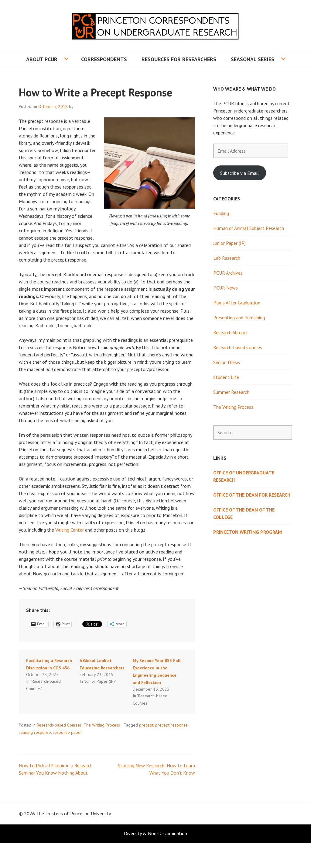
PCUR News (225, 288)
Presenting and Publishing (239, 317)
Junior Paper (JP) (229, 243)
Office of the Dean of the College (244, 513)
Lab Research (226, 258)
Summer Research (231, 392)
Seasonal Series (252, 59)
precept (146, 725)
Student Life (226, 377)
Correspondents (104, 59)
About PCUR (41, 59)
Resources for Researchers (179, 59)
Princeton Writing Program (247, 532)
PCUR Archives (228, 273)
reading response (35, 732)
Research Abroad (230, 332)
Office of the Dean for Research (251, 495)
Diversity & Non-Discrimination (155, 833)
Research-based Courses (59, 725)
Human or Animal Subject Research (248, 228)
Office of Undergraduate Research (243, 476)
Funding (221, 213)
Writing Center (70, 530)
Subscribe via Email (239, 173)
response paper (67, 732)
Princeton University (90, 813)
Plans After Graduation (236, 303)
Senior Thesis (226, 362)
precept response (171, 725)
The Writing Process (102, 725)
